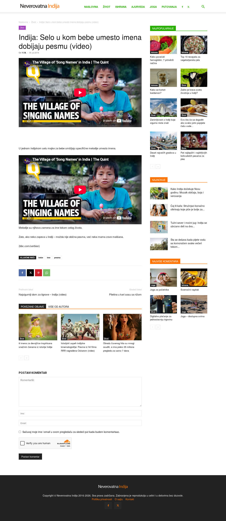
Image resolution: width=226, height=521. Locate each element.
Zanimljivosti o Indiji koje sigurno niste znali (162, 121)
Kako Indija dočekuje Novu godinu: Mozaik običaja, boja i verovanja (187, 192)
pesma (57, 257)
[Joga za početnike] (163, 278)
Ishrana (120, 6)
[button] (203, 7)
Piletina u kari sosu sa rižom (125, 294)
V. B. (24, 52)
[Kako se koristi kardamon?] (163, 78)
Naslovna (91, 6)
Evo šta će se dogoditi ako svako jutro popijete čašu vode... (193, 123)
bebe (40, 257)
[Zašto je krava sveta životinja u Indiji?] (194, 78)
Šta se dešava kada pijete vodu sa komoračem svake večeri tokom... (188, 243)
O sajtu (119, 499)
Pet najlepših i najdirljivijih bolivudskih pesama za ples (194, 156)
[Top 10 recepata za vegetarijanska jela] (194, 45)
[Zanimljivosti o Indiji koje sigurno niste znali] (163, 107)
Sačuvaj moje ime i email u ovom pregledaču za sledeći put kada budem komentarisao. (71, 432)
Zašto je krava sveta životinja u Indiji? (191, 91)
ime (48, 257)
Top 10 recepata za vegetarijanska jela (190, 58)
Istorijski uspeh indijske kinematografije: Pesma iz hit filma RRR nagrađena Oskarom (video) (78, 347)
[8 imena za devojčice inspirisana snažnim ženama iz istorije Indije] (38, 327)
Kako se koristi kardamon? (157, 91)
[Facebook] (182, 6)
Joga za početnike (159, 289)
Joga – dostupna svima (192, 316)
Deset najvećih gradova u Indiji (163, 154)
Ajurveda (138, 6)
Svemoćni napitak (190, 289)
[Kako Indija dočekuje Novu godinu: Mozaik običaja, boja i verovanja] (159, 193)
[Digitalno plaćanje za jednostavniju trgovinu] (163, 304)
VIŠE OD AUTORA (58, 306)
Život (106, 6)
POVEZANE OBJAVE (32, 306)
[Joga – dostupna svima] (194, 304)
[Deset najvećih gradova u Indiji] (163, 141)
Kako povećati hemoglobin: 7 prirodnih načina (162, 60)
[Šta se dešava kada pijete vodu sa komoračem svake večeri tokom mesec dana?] (159, 244)
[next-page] (26, 358)
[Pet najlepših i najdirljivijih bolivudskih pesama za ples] (194, 141)
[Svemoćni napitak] (194, 278)
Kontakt (130, 499)
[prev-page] (21, 358)
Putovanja (169, 6)
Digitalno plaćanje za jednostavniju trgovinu (161, 318)
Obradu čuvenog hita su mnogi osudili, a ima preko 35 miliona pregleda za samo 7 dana (118, 347)
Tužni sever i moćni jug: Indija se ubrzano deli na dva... (189, 224)
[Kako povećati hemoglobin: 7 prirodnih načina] (163, 45)
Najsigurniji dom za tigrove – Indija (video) (43, 294)
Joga (153, 6)
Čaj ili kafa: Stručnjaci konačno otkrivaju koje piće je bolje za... (188, 207)
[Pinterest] (38, 272)
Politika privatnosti (102, 499)
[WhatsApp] (46, 272)
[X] (188, 6)
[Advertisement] (80, 137)
